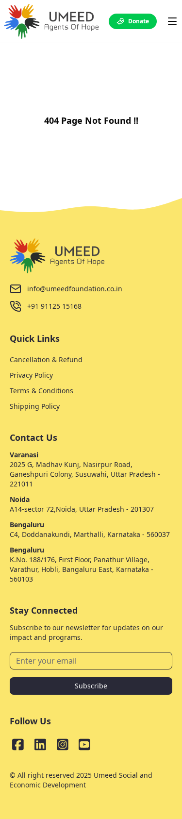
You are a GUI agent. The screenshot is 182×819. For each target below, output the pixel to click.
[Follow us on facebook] (18, 744)
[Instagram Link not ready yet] (62, 744)
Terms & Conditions (41, 390)
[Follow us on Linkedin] (40, 744)
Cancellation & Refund (46, 359)
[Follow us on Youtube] (84, 744)
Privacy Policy (31, 375)
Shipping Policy (35, 406)
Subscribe (91, 685)
